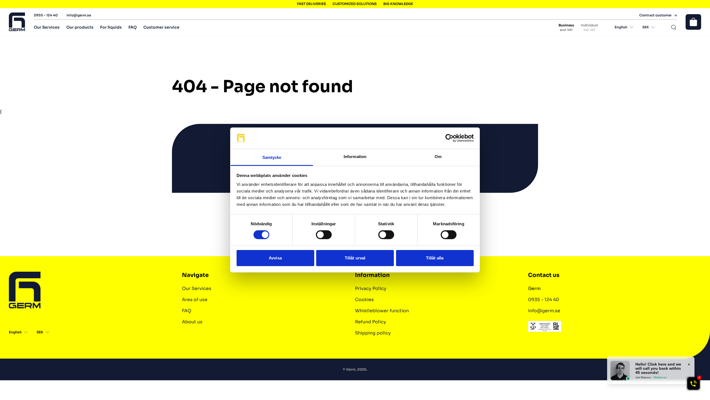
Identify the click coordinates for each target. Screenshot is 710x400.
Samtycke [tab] (272, 157)
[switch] (324, 234)
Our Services (47, 27)
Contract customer (655, 15)
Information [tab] (355, 156)
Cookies (364, 299)
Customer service (161, 27)
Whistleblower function (382, 311)
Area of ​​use (194, 299)
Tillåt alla (434, 258)
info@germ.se (79, 15)
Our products (79, 27)
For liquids (111, 27)
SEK (645, 27)
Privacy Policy (370, 288)
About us (192, 322)
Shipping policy (373, 333)
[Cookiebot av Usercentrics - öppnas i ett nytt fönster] (449, 138)
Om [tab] (438, 156)
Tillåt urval (355, 258)
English (621, 27)
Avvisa (275, 258)
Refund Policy (370, 322)
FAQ (132, 27)
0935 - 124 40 (46, 15)
